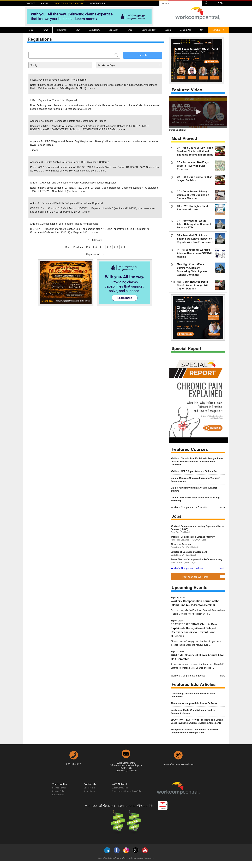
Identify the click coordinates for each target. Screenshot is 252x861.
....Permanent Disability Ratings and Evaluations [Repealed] (66, 203)
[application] (198, 112)
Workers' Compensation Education (189, 507)
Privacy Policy (58, 791)
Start (67, 247)
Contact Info (89, 787)
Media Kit (218, 30)
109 (88, 247)
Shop (130, 29)
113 (116, 247)
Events (168, 29)
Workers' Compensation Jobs (187, 568)
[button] (198, 112)
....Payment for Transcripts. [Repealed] (53, 100)
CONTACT (30, 3)
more (92, 88)
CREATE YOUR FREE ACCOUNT (69, 3)
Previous (78, 247)
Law (78, 29)
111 (102, 247)
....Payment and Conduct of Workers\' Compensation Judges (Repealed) (73, 182)
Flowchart (62, 29)
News (45, 29)
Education (113, 29)
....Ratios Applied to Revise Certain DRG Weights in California (69, 162)
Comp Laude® (148, 29)
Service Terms (59, 787)
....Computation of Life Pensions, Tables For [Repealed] (64, 223)
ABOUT (44, 3)
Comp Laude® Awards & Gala (126, 791)
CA (201, 29)
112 (109, 247)
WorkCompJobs (120, 787)
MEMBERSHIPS (97, 3)
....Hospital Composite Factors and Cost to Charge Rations (68, 120)
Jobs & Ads (185, 29)
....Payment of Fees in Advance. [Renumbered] (58, 79)
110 (95, 247)
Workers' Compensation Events (188, 675)
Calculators (94, 29)
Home (30, 29)
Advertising (89, 791)
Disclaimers (58, 794)
